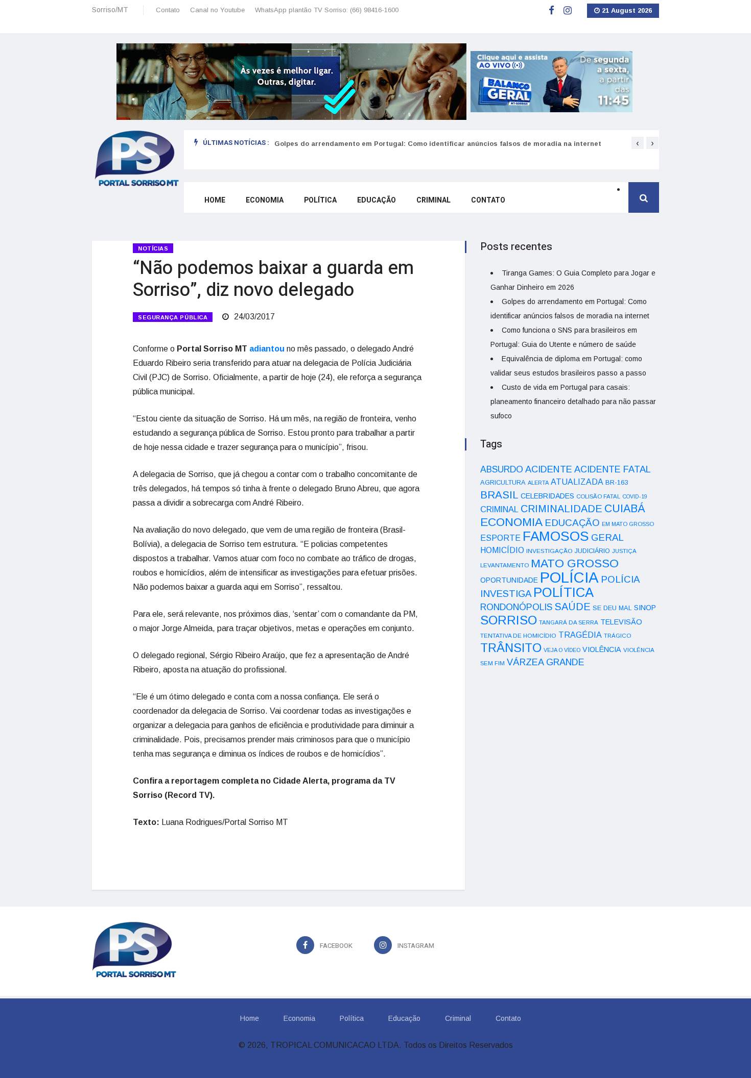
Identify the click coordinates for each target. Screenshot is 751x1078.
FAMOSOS (556, 536)
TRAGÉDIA (580, 634)
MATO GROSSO (575, 563)
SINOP (645, 608)
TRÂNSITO (511, 648)
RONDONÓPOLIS (516, 607)
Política (320, 200)
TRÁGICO (617, 636)
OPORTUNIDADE (509, 580)
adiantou (267, 348)
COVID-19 (634, 496)
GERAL (607, 537)
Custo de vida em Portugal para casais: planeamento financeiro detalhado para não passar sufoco (573, 401)
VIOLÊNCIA (601, 649)
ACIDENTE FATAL (612, 469)
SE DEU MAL (612, 608)
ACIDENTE (548, 469)
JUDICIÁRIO (592, 551)
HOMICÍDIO (502, 550)
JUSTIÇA (624, 551)
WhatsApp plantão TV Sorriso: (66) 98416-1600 (326, 10)
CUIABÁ (624, 509)
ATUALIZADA (577, 482)
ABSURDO (501, 469)
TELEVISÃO (621, 622)
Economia (265, 200)
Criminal (433, 200)
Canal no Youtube (217, 10)
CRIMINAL (499, 509)
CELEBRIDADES (547, 496)
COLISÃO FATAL (598, 496)
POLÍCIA (569, 577)
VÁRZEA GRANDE (545, 662)
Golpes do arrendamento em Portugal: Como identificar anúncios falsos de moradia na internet (437, 143)
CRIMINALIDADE (561, 508)
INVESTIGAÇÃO (549, 550)
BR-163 (616, 482)
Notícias (153, 248)
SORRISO (508, 620)
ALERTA (538, 483)
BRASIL (499, 494)
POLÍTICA (563, 592)
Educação (376, 200)
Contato (168, 10)
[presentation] (637, 143)
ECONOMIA (511, 522)
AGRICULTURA (503, 482)
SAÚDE (572, 606)
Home (214, 200)
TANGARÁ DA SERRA (568, 622)
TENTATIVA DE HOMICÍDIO (518, 635)
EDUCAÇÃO (572, 522)
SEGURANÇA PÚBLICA (172, 317)
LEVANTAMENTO (504, 565)
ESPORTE (500, 537)
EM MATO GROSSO (628, 524)
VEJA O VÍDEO (562, 650)
